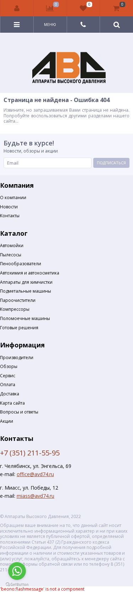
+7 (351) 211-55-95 (30, 453)
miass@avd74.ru (35, 495)
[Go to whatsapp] (17, 571)
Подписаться (111, 162)
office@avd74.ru (35, 474)
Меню (50, 24)
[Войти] (17, 8)
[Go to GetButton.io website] (17, 584)
